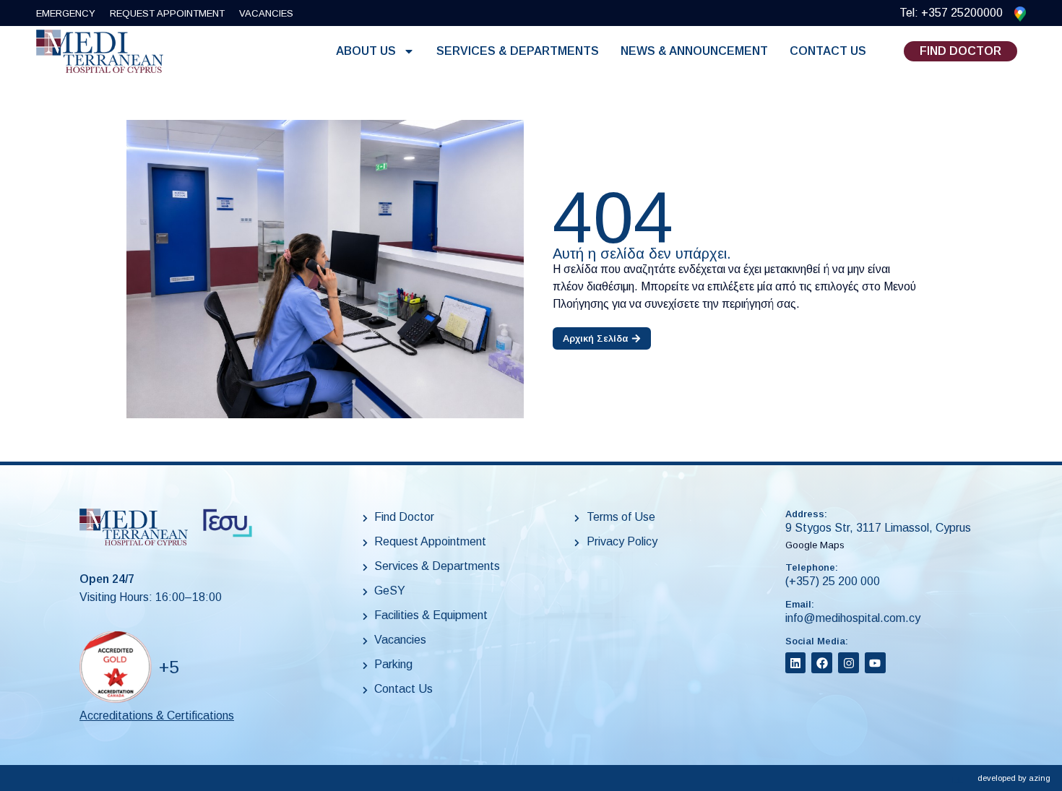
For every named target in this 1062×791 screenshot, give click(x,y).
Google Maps (815, 545)
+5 (168, 667)
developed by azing (1013, 778)
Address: (806, 514)
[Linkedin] (795, 662)
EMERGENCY (65, 13)
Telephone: (811, 567)
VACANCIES (266, 13)
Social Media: (816, 641)
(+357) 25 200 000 (832, 581)
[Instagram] (848, 662)
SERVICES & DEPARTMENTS (517, 51)
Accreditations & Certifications (156, 715)
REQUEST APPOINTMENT (167, 13)
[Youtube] (875, 662)
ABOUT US (366, 51)
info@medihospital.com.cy (852, 618)
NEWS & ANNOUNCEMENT (694, 51)
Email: (799, 604)
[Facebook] (821, 662)
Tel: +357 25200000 (951, 13)
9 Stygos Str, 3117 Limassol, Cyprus (878, 528)
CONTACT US (828, 51)
